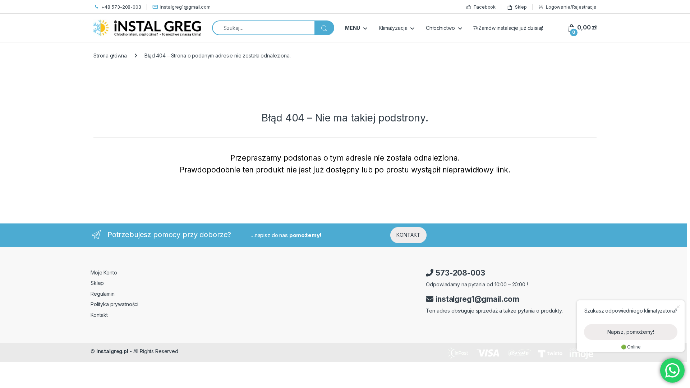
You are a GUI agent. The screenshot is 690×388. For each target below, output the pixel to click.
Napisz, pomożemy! (630, 332)
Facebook (485, 7)
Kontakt (99, 315)
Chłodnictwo (440, 28)
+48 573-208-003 (121, 7)
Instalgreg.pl (112, 351)
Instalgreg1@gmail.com (185, 7)
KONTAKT (408, 235)
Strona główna (110, 55)
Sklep (521, 7)
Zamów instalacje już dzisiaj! (510, 28)
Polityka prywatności (114, 304)
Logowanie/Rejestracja (571, 7)
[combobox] (263, 27)
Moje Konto (104, 272)
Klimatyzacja (393, 28)
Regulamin (103, 294)
